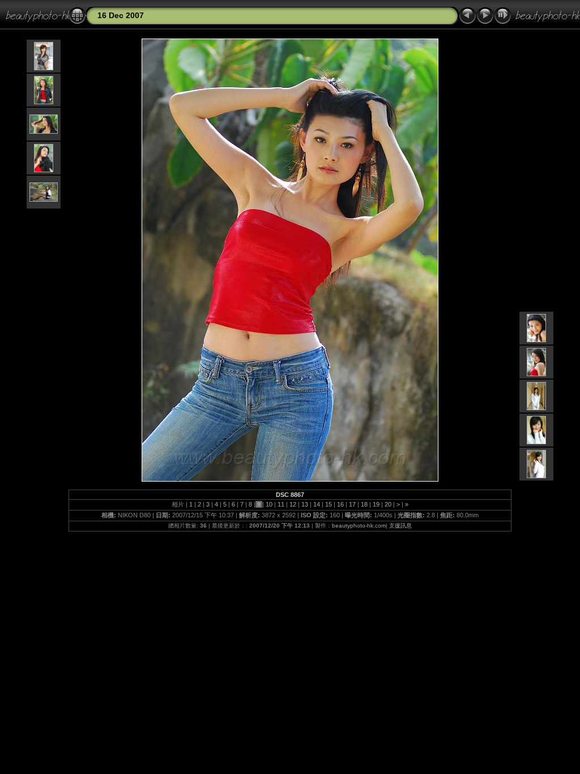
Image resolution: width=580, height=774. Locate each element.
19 (376, 504)
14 (317, 504)
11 (281, 504)
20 (388, 504)
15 (328, 504)
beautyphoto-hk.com (359, 525)
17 (352, 504)
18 (364, 504)
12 (293, 504)
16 (340, 504)
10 (269, 504)
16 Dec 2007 (120, 15)
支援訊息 (400, 525)
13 (305, 504)
